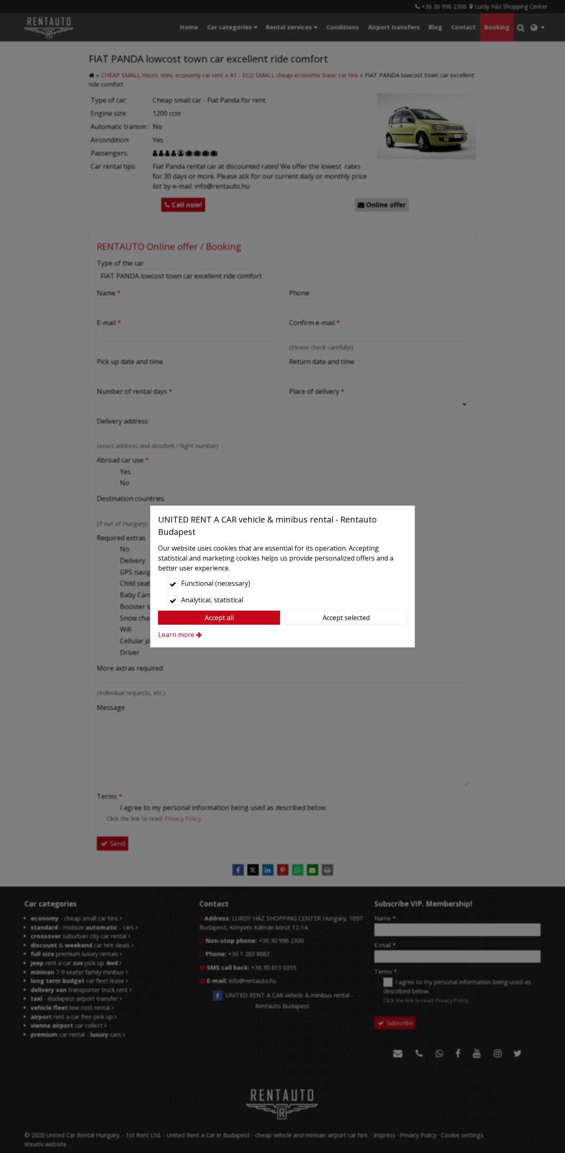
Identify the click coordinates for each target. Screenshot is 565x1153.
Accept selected (346, 617)
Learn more (176, 634)
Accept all (219, 617)
